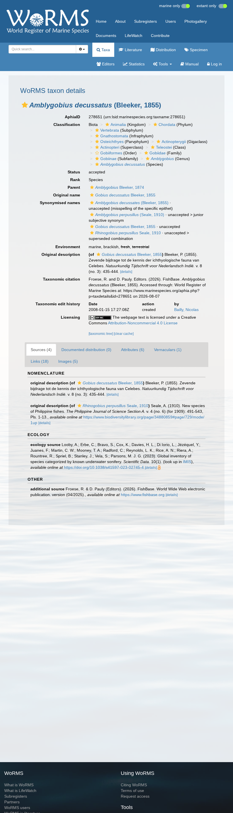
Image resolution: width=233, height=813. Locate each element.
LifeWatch (133, 35)
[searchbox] (41, 49)
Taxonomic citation (61, 279)
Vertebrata (109, 130)
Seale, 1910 (128, 233)
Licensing (70, 317)
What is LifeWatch (20, 790)
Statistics (136, 64)
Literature (133, 49)
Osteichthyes (112, 141)
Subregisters (145, 21)
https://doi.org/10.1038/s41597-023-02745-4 (104, 467)
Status (74, 172)
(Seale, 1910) (129, 214)
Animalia (118, 124)
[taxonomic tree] (101, 334)
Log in (216, 64)
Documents (106, 35)
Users (170, 21)
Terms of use (132, 790)
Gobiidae (157, 153)
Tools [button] (163, 64)
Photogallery (195, 21)
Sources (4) (41, 349)
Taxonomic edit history (58, 304)
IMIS (187, 461)
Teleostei (164, 147)
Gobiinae (108, 158)
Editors (108, 64)
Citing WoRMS (134, 785)
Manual (191, 64)
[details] (126, 272)
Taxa (105, 49)
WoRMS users (17, 807)
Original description (60, 254)
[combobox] (42, 49)
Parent (74, 187)
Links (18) (40, 361)
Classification (66, 124)
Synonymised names (60, 202)
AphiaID (72, 117)
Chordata (167, 124)
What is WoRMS (19, 785)
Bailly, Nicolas (186, 309)
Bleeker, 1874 (119, 187)
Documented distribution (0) (86, 349)
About (120, 21)
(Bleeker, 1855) (131, 202)
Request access (135, 796)
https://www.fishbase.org (143, 494)
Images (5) (68, 361)
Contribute (160, 35)
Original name (66, 195)
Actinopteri (109, 147)
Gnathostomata (114, 136)
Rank (75, 179)
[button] (24, 104)
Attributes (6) (132, 349)
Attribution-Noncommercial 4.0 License (143, 323)
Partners (12, 802)
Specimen (198, 49)
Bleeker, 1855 (125, 195)
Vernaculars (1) (168, 349)
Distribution (165, 49)
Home (101, 21)
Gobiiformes (111, 153)
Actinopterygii (174, 141)
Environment (67, 246)
